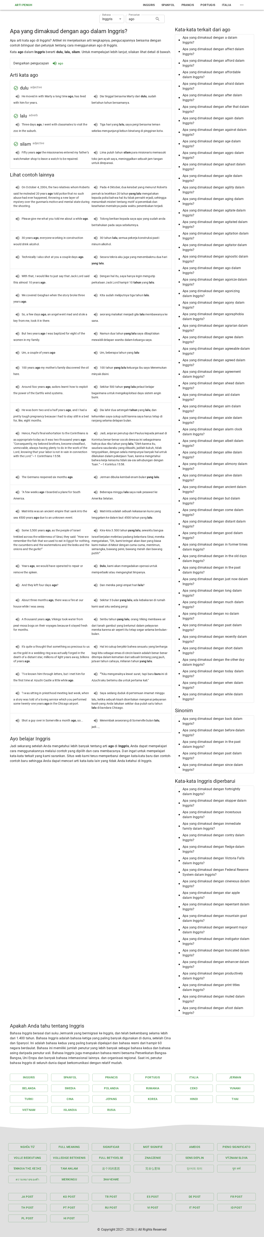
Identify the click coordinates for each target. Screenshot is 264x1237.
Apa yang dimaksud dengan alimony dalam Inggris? (215, 466)
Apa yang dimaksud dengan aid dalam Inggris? (211, 397)
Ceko (194, 1088)
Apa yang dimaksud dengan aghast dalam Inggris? (214, 166)
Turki (29, 1099)
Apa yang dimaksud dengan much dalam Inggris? (213, 604)
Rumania (152, 1088)
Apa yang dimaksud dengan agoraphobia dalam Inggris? (213, 316)
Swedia (70, 1088)
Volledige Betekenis (69, 1157)
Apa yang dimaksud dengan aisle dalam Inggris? (212, 420)
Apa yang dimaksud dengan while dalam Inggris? (213, 696)
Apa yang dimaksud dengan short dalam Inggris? (213, 650)
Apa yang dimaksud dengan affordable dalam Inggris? (211, 74)
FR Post (236, 1196)
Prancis (188, 5)
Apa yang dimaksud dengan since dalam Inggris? (213, 767)
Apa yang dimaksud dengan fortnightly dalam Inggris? (211, 791)
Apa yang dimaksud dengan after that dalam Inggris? (216, 109)
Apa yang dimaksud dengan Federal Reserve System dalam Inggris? (215, 872)
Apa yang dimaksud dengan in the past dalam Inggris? (211, 570)
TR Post (111, 1196)
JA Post (27, 1196)
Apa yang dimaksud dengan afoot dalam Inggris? (213, 1010)
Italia (226, 5)
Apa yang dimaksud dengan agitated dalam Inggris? (215, 224)
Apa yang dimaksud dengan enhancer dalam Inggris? (216, 964)
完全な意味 (152, 1168)
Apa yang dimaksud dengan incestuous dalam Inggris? (212, 814)
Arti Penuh (23, 5)
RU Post (111, 1207)
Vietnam (28, 1110)
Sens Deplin (194, 1157)
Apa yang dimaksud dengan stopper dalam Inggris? (214, 803)
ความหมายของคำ (27, 1179)
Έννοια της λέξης (27, 1168)
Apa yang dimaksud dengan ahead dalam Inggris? (213, 385)
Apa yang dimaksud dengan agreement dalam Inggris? (212, 374)
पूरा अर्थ (236, 1168)
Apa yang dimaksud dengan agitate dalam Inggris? (214, 212)
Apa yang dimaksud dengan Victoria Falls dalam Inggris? (213, 860)
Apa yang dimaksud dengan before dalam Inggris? (214, 732)
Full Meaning (69, 1147)
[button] (214, 40)
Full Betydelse (111, 1157)
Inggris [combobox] (107, 19)
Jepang (111, 1099)
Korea (153, 1099)
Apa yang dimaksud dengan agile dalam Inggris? (212, 178)
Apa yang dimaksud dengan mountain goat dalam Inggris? (215, 918)
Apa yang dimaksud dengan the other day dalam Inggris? (213, 662)
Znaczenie (153, 1157)
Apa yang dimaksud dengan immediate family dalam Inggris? (212, 826)
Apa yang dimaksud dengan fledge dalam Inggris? (214, 849)
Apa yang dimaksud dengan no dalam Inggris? (211, 616)
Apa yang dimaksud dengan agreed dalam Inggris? (214, 362)
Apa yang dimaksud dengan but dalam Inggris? (211, 500)
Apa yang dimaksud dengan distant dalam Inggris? (214, 523)
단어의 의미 (194, 1168)
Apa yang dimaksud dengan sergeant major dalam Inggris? (215, 929)
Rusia (111, 1110)
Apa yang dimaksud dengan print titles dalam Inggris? (211, 987)
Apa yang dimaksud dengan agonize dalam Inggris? (215, 282)
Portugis (207, 5)
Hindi (194, 1099)
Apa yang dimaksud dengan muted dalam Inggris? (214, 998)
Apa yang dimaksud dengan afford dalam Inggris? (214, 63)
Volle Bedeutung (27, 1157)
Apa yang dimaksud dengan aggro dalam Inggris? (213, 155)
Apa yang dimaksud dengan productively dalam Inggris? (213, 975)
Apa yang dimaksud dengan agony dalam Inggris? (213, 305)
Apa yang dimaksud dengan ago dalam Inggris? (212, 270)
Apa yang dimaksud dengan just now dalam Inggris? (215, 581)
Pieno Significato (236, 1147)
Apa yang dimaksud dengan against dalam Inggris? (214, 132)
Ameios (194, 1147)
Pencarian (134, 14)
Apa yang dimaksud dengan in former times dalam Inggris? (215, 546)
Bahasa (106, 14)
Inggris (149, 5)
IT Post (194, 1207)
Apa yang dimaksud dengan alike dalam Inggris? (212, 454)
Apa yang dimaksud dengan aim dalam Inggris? (212, 408)
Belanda (29, 1088)
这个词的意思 (111, 1168)
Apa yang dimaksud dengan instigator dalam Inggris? (216, 941)
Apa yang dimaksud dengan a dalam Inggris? (210, 40)
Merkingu (69, 1179)
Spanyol (168, 5)
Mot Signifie (153, 1147)
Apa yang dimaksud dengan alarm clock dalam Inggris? (212, 431)
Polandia (111, 1088)
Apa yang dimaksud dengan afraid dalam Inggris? (213, 86)
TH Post (27, 1207)
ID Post (236, 1207)
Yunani (235, 1088)
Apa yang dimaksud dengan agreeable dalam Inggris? (216, 351)
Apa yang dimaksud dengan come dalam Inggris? (213, 512)
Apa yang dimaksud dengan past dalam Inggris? (212, 627)
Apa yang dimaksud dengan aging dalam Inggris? (213, 201)
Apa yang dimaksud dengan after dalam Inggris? (212, 97)
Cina (70, 1099)
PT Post (69, 1207)
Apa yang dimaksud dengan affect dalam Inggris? (213, 51)
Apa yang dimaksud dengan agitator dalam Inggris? (215, 247)
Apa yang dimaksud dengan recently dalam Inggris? (215, 639)
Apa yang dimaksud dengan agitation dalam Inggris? (216, 235)
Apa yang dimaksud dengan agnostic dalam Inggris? (215, 258)
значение (111, 1179)
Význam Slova (236, 1157)
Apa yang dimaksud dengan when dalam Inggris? (213, 685)
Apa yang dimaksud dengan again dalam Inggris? (213, 120)
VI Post (153, 1207)
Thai (235, 1099)
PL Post (27, 1218)
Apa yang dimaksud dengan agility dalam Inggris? (213, 189)
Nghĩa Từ (27, 1147)
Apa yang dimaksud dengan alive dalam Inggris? (212, 477)
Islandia (70, 1110)
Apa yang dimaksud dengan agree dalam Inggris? (213, 339)
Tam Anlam (69, 1168)
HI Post (69, 1218)
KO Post (69, 1196)
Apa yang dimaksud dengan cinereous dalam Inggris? (216, 883)
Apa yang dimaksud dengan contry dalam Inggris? (214, 837)
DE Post (195, 1196)
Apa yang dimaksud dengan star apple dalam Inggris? (211, 895)
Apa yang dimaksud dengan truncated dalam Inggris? (216, 952)
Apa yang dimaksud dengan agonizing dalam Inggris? (211, 293)
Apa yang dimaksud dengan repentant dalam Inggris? (216, 906)
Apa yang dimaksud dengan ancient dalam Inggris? (214, 489)
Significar (111, 1147)
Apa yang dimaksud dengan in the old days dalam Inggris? (215, 558)
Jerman (235, 1077)
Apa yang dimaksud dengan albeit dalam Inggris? (213, 443)
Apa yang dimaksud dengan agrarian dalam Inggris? (215, 328)
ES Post (153, 1196)
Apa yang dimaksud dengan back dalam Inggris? (212, 721)
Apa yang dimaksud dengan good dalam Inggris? (213, 535)
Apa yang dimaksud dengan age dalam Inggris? (212, 143)
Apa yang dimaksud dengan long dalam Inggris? (212, 593)
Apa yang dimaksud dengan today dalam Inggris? (213, 673)
